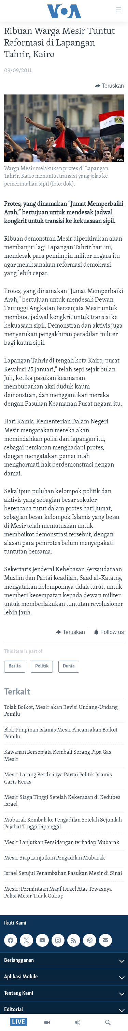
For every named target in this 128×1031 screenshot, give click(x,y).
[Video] (47, 1022)
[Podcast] (89, 940)
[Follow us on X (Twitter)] (26, 940)
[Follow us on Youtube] (42, 940)
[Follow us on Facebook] (10, 940)
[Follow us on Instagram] (58, 940)
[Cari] (108, 1022)
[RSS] (73, 940)
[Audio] (77, 1022)
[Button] (109, 85)
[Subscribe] (105, 940)
